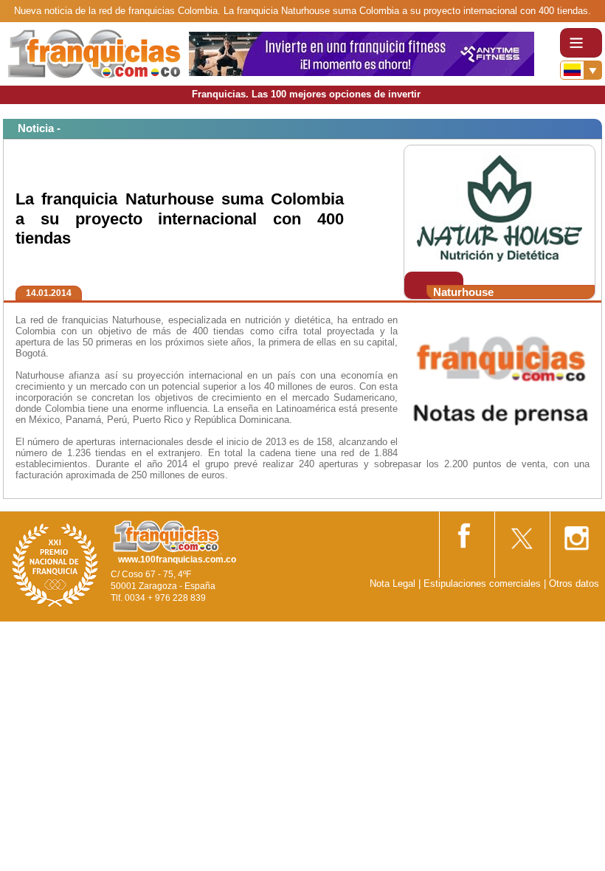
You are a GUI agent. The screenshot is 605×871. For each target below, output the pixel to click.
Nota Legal (392, 583)
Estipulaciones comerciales (484, 583)
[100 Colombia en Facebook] (465, 532)
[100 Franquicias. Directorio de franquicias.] (94, 52)
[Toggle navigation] (581, 43)
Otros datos (574, 583)
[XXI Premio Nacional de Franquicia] (55, 564)
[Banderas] (581, 70)
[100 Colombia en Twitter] (521, 533)
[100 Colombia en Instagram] (576, 533)
